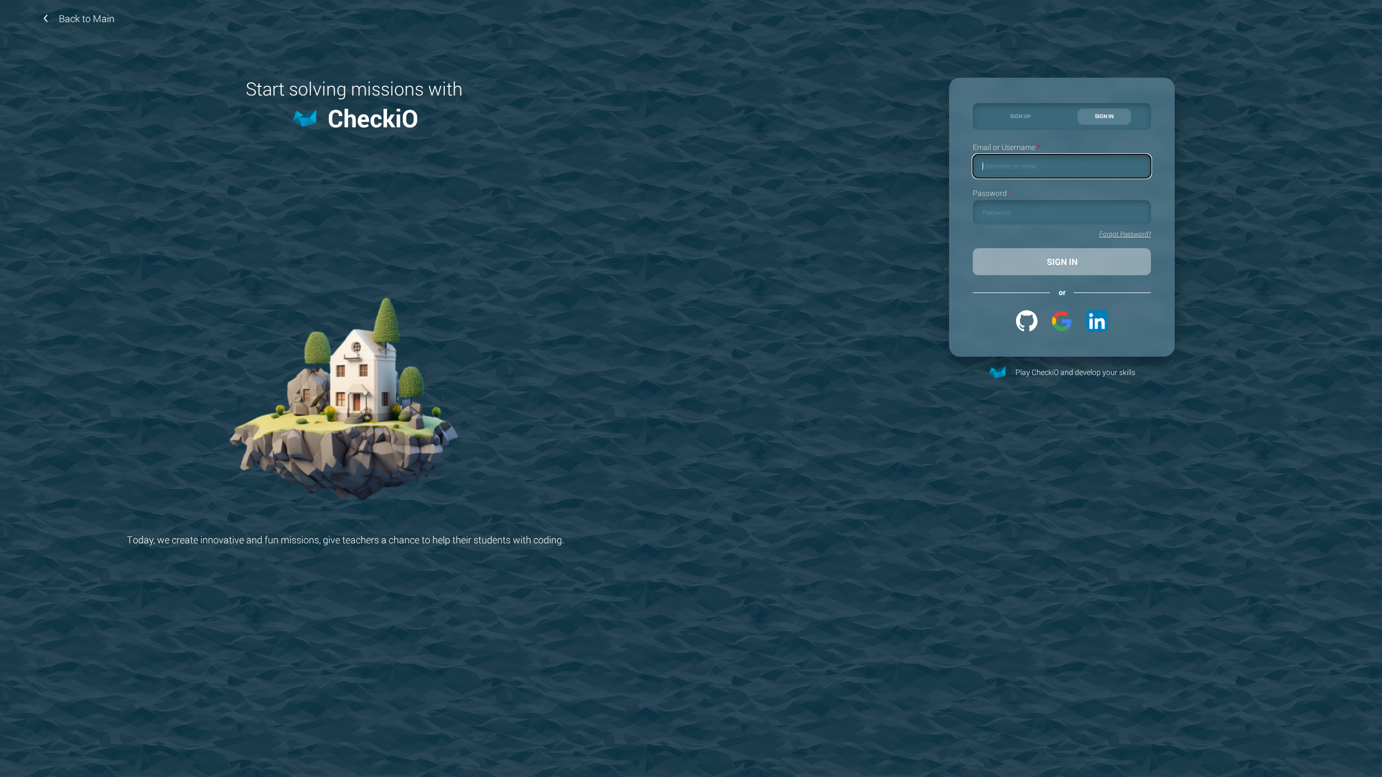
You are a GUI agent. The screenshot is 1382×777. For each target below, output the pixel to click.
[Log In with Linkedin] (1097, 321)
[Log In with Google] (1062, 321)
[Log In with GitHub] (1027, 321)
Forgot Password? (1125, 234)
